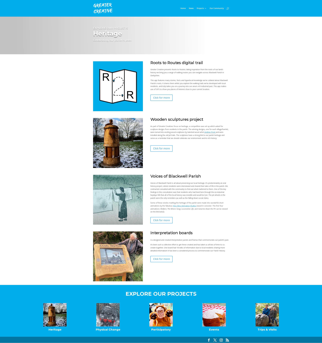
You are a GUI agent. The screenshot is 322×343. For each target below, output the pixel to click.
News (191, 8)
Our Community (217, 8)
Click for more (161, 97)
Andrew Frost (210, 132)
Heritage (54, 329)
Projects (200, 8)
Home (183, 8)
